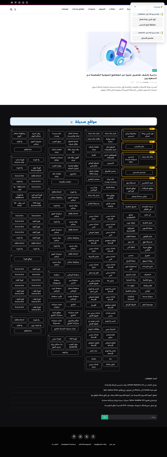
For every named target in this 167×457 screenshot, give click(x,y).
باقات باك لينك (94, 139)
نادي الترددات (147, 266)
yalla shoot (56, 192)
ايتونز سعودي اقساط (110, 241)
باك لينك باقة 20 (73, 150)
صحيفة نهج (147, 242)
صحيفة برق (131, 183)
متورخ (147, 255)
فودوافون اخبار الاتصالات (110, 156)
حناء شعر (93, 351)
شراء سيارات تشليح (73, 313)
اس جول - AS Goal (19, 204)
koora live (19, 176)
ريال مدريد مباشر (73, 206)
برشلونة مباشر (56, 197)
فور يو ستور (94, 273)
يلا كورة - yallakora (19, 196)
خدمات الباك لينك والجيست (73, 134)
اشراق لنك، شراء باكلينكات (110, 148)
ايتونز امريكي (94, 232)
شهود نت (130, 285)
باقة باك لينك (147, 157)
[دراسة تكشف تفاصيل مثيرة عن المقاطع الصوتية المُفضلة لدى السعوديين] (121, 52)
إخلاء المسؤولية (100, 444)
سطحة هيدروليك (57, 281)
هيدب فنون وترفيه (110, 204)
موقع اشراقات (147, 188)
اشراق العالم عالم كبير (94, 164)
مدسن (130, 255)
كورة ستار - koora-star (19, 161)
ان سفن (147, 215)
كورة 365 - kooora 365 (36, 204)
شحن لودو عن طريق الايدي (93, 322)
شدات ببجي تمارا (93, 217)
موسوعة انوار (147, 304)
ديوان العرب (56, 166)
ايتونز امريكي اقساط (94, 298)
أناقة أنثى (131, 247)
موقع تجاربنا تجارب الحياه (73, 167)
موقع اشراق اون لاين (131, 189)
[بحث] (11, 9)
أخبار (121, 9)
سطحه (56, 275)
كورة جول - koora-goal (36, 169)
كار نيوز (131, 242)
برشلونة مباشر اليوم (19, 134)
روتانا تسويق (147, 261)
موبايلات (64, 9)
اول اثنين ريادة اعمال (147, 134)
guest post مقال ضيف (73, 142)
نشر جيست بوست (56, 134)
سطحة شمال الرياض (73, 289)
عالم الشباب (139, 146)
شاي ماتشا (110, 364)
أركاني (147, 291)
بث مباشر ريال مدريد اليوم (56, 345)
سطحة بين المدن (73, 281)
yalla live (28, 149)
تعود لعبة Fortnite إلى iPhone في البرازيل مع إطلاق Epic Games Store (130, 390)
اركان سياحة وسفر (139, 196)
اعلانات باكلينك (65, 182)
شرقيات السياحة (131, 297)
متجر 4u (110, 281)
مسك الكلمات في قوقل (147, 208)
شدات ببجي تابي (93, 225)
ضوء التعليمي (147, 183)
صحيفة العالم (93, 203)
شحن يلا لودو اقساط (94, 241)
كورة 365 (73, 339)
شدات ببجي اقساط (110, 217)
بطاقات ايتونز (93, 329)
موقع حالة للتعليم (110, 196)
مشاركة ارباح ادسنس (131, 134)
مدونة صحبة (147, 296)
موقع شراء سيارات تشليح (56, 313)
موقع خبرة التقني (147, 248)
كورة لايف (36, 221)
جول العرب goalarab (73, 345)
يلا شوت (73, 192)
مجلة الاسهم (147, 228)
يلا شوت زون (36, 325)
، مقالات (112, 9)
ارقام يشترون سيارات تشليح (73, 321)
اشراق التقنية (130, 207)
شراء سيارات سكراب (56, 305)
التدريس (110, 163)
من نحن (112, 444)
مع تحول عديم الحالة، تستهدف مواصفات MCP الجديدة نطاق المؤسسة (131, 405)
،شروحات (91, 9)
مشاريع (73, 174)
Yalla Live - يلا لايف (19, 188)
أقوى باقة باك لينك (73, 158)
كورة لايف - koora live (36, 292)
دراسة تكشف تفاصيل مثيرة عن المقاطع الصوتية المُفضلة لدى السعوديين (121, 77)
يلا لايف (65, 352)
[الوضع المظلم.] (15, 9)
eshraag (145, 82)
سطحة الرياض (73, 275)
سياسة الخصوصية (68, 444)
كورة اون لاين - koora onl (36, 196)
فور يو (93, 305)
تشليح (73, 304)
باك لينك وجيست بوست (110, 180)
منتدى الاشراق (110, 171)
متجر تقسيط (94, 256)
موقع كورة (27, 259)
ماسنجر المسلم (139, 172)
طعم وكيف (147, 285)
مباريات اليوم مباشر (73, 198)
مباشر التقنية (130, 291)
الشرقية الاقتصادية (131, 229)
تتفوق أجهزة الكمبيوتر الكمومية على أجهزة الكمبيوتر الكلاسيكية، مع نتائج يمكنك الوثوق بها (124, 395)
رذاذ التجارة (130, 280)
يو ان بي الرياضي (93, 188)
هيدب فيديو (131, 274)
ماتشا (93, 359)
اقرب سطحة (56, 296)
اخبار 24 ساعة (93, 195)
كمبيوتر (102, 9)
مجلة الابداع (130, 261)
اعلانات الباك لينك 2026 (94, 172)
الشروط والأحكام (85, 444)
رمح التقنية (147, 280)
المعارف (147, 274)
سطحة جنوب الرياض (73, 297)
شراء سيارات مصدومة (56, 321)
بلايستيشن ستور (110, 336)
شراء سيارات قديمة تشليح (65, 329)
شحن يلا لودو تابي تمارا (94, 290)
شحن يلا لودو (110, 321)
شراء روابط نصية (110, 140)
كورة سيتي (56, 339)
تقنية (154, 70)
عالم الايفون (147, 236)
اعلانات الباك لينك (94, 148)
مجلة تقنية (110, 187)
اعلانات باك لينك (56, 175)
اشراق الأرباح (131, 304)
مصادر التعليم (94, 179)
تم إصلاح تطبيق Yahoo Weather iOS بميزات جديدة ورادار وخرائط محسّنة (129, 400)
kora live (19, 216)
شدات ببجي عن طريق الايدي (94, 282)
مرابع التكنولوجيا (131, 216)
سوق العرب (56, 141)
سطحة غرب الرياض (56, 289)
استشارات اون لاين (131, 267)
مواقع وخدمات (78, 9)
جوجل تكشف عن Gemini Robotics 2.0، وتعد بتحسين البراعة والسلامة (131, 385)
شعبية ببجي (110, 329)
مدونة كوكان (131, 236)
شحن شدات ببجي (110, 314)
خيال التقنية (147, 223)
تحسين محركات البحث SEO (131, 159)
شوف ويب (131, 223)
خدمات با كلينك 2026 (56, 158)
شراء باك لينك (110, 133)
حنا (110, 359)
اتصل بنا (55, 444)
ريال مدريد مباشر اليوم (36, 134)
